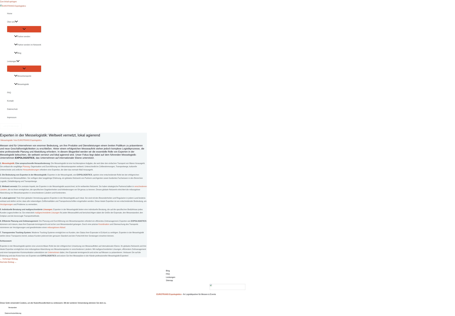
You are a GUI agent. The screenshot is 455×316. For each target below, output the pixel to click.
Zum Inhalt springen (8, 2)
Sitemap (169, 280)
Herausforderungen (31, 170)
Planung (26, 167)
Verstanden (12, 307)
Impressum (11, 117)
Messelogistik (23, 84)
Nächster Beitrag (8, 262)
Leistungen (11, 61)
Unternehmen (53, 252)
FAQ (9, 93)
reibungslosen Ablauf (56, 227)
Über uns (11, 22)
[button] (16, 22)
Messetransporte (24, 76)
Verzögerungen (6, 204)
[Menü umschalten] (24, 29)
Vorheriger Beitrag (9, 259)
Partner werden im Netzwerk (29, 45)
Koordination (103, 224)
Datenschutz (12, 109)
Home (9, 14)
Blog (19, 53)
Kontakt (10, 101)
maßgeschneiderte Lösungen (47, 213)
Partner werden (23, 36)
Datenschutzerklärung (13, 313)
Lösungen (47, 209)
